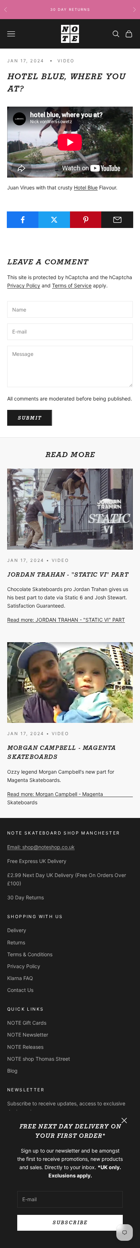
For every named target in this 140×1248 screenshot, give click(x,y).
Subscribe (69, 1222)
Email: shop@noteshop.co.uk (41, 847)
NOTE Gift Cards (26, 1023)
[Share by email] (117, 220)
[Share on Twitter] (54, 220)
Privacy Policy (23, 285)
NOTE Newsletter (27, 1035)
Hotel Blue (86, 187)
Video (66, 60)
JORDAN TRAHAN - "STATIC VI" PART (67, 574)
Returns (16, 942)
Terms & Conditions (29, 954)
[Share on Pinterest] (86, 220)
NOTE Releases (25, 1047)
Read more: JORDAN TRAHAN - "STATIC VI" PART (66, 620)
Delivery (16, 930)
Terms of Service (72, 285)
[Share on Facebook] (22, 220)
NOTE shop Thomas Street (38, 1059)
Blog (12, 1071)
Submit (30, 418)
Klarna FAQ (20, 978)
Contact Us (20, 990)
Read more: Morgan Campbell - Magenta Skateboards (55, 798)
